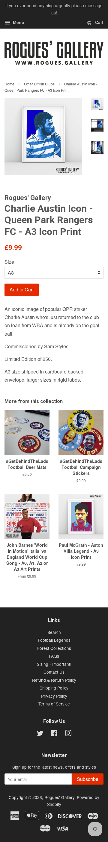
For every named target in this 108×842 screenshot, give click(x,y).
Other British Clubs (39, 83)
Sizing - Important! (54, 664)
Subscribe (87, 779)
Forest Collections (54, 648)
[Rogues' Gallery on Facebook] (54, 734)
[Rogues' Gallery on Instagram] (68, 734)
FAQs (54, 656)
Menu (18, 22)
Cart (99, 22)
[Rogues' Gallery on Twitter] (40, 734)
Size (9, 261)
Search (54, 632)
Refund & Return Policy (54, 680)
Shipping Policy (54, 688)
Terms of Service (54, 704)
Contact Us (54, 672)
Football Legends (54, 640)
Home (9, 83)
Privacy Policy (54, 696)
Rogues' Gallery (59, 797)
